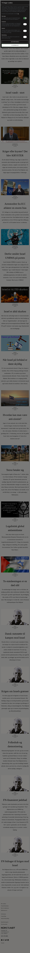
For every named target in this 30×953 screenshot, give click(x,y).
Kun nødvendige (15, 41)
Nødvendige (4, 16)
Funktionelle (4, 21)
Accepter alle (15, 45)
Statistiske (3, 28)
